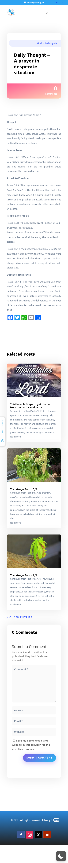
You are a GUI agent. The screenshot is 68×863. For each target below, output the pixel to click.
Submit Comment (39, 757)
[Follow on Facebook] (21, 834)
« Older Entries (19, 617)
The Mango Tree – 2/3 (23, 575)
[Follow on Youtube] (47, 834)
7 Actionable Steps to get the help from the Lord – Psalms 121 (31, 405)
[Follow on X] (38, 834)
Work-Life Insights (47, 43)
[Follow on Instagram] (29, 835)
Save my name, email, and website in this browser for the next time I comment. (31, 745)
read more (15, 436)
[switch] (61, 856)
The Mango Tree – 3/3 (23, 489)
